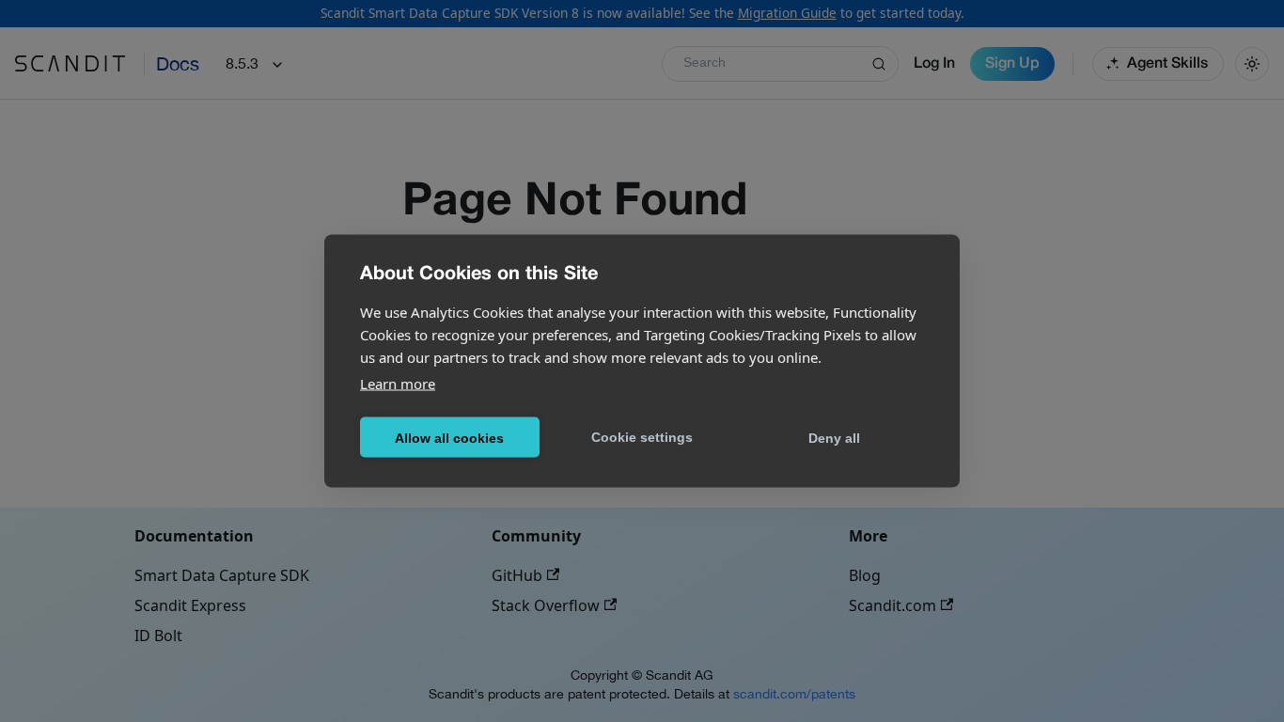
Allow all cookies (449, 437)
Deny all (834, 437)
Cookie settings (642, 436)
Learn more (397, 383)
